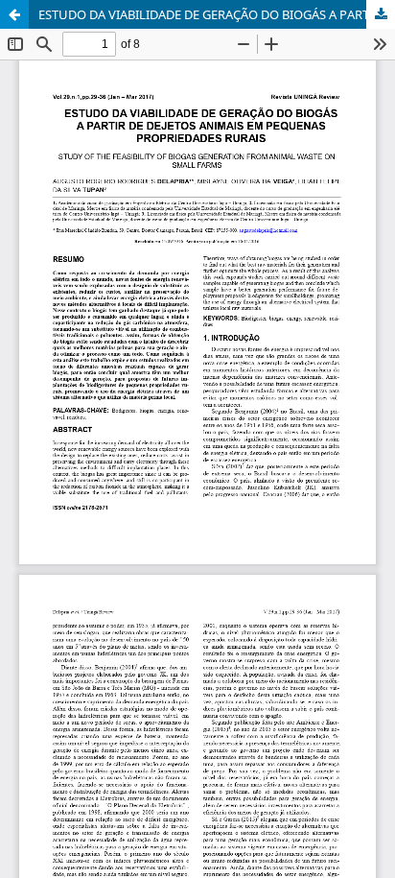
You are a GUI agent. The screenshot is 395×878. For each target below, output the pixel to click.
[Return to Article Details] (14, 14)
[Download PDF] (380, 14)
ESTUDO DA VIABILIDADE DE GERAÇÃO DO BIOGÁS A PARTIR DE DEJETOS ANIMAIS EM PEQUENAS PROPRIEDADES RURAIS (216, 14)
